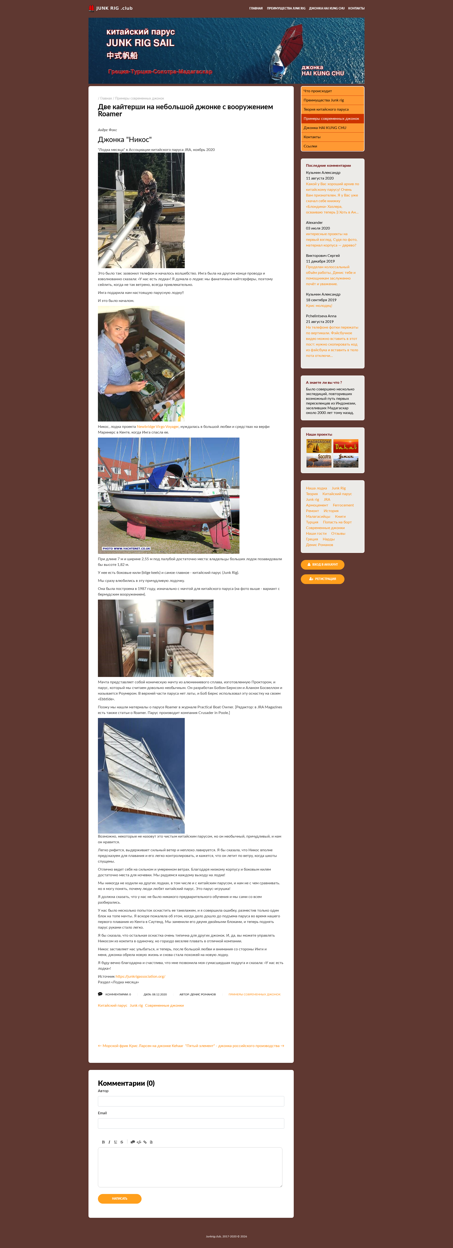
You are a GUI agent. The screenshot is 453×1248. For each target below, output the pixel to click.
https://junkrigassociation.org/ (140, 976)
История (331, 511)
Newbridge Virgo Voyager (158, 427)
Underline (115, 1142)
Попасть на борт (337, 522)
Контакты (356, 8)
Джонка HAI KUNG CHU (327, 8)
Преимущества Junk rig (286, 8)
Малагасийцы (318, 516)
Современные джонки (164, 1005)
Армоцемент (317, 505)
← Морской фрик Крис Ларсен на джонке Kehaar (140, 1046)
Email (102, 1113)
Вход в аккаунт (325, 564)
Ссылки (310, 146)
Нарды (329, 539)
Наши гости (316, 533)
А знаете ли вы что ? (324, 382)
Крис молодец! (319, 306)
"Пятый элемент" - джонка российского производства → (234, 1046)
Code (139, 1142)
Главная (256, 8)
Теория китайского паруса (326, 109)
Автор (103, 1091)
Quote (132, 1142)
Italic (109, 1142)
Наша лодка (316, 488)
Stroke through (121, 1142)
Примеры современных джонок (255, 994)
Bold (103, 1142)
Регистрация (325, 579)
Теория (312, 494)
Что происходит (318, 91)
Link (145, 1142)
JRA (327, 499)
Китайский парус (112, 1005)
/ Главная (105, 98)
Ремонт (312, 511)
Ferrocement (343, 505)
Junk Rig (339, 488)
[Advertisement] (153, 1027)
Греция (312, 539)
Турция (312, 522)
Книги (340, 516)
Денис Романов (319, 545)
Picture (151, 1142)
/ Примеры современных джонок (138, 98)
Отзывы (338, 533)
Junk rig (136, 1005)
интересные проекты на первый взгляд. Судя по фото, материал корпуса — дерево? (331, 239)
